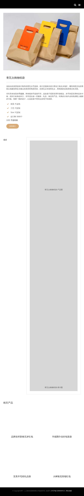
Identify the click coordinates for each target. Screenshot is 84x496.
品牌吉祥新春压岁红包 (22, 436)
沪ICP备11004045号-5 (58, 491)
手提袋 (21, 94)
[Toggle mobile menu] (79, 5)
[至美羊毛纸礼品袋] (22, 445)
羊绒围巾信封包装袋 (62, 436)
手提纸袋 (14, 120)
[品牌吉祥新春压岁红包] (22, 406)
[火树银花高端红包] (62, 445)
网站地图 (69, 491)
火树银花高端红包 (62, 476)
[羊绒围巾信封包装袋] (62, 406)
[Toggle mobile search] (75, 5)
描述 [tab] (5, 140)
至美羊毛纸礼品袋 (22, 476)
